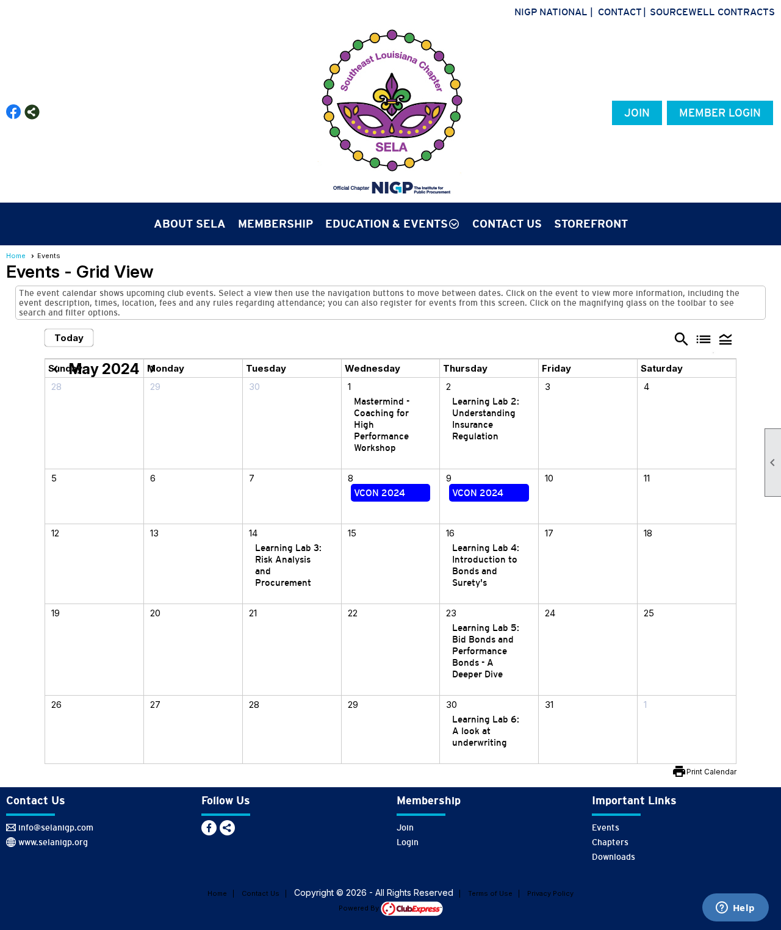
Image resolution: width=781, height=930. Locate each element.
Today (69, 338)
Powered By (360, 908)
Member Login (720, 113)
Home (16, 255)
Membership (275, 224)
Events (605, 827)
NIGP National (551, 11)
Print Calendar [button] (711, 771)
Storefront (591, 224)
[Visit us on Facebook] (13, 112)
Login (408, 842)
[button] (725, 338)
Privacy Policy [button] (550, 893)
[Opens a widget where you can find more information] (735, 908)
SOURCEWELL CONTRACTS (712, 11)
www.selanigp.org (53, 842)
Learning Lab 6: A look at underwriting (485, 731)
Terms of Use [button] (490, 893)
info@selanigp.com (55, 827)
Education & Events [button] (386, 224)
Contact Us (507, 224)
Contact (620, 11)
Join (637, 113)
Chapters (610, 842)
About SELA (190, 224)
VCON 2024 (379, 493)
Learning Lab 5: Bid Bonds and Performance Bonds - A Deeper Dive (485, 650)
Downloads (613, 857)
